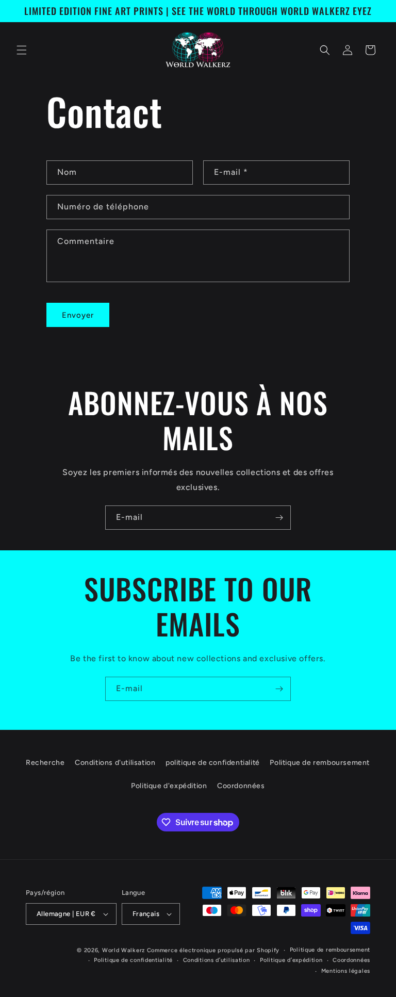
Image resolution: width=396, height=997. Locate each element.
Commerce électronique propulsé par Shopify (213, 950)
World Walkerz (123, 950)
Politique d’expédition (291, 960)
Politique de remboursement (320, 762)
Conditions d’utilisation (216, 960)
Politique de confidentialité (133, 960)
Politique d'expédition (169, 785)
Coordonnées (241, 785)
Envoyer (78, 315)
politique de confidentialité (213, 762)
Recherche (45, 762)
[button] (21, 50)
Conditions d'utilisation (115, 762)
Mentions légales (345, 971)
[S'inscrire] (279, 517)
